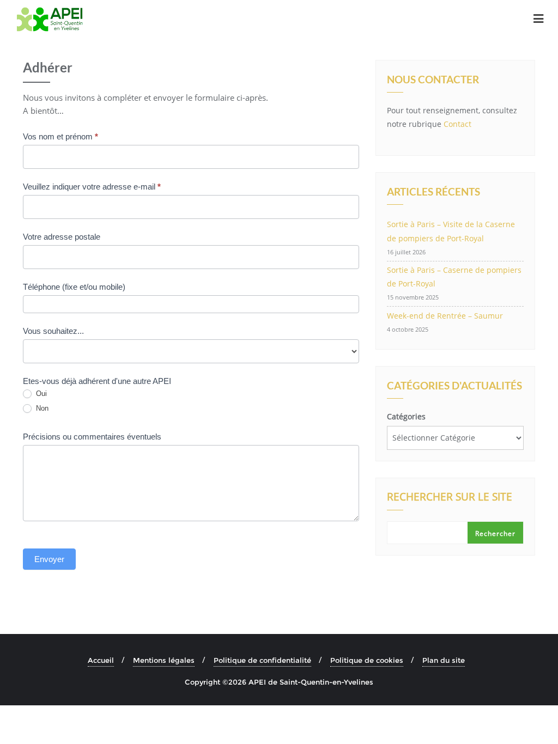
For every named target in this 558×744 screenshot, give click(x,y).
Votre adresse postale (61, 236)
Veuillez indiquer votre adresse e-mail (92, 186)
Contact (457, 124)
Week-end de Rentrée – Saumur (445, 315)
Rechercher (495, 533)
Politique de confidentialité (262, 660)
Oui (40, 393)
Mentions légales (164, 660)
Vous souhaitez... (53, 331)
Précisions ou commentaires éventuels (92, 436)
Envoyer (49, 559)
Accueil (101, 660)
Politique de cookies (366, 660)
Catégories (406, 416)
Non (41, 408)
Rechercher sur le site (449, 498)
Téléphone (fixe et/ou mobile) (74, 286)
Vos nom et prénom (60, 136)
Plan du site (443, 660)
